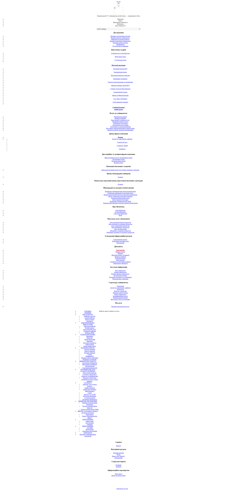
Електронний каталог (120, 239)
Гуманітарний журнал (120, 92)
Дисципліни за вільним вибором (120, 127)
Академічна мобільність (89, 363)
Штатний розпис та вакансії (120, 255)
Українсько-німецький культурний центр (120, 193)
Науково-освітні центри (120, 43)
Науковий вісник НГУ (120, 69)
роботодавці (90, 421)
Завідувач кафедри (90, 326)
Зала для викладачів (120, 229)
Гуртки (89, 354)
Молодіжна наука (120, 56)
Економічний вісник (120, 72)
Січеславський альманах (120, 102)
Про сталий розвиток (89, 373)
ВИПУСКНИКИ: (87, 426)
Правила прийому (120, 118)
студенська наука (89, 398)
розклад (89, 386)
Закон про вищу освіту (118, 475)
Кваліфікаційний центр (120, 296)
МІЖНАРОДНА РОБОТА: (87, 361)
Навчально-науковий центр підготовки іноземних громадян (120, 170)
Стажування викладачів (89, 368)
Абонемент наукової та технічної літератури (120, 232)
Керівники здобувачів (89, 359)
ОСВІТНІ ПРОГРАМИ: (87, 334)
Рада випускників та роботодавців (89, 343)
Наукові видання (118, 65)
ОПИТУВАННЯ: (87, 419)
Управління (120, 286)
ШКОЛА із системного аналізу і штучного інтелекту (88, 412)
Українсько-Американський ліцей (120, 201)
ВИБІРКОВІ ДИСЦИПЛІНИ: (87, 401)
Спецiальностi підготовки (120, 125)
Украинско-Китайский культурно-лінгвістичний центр (120, 203)
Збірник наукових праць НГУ (120, 85)
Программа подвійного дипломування (89, 365)
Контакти (90, 321)
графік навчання (90, 388)
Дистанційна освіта (118, 159)
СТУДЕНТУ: (88, 383)
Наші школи (90, 414)
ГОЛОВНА (87, 311)
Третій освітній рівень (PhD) (90, 409)
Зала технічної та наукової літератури (120, 224)
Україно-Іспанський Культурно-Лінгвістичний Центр (120, 195)
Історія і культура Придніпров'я (120, 89)
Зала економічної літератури (120, 227)
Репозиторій (120, 243)
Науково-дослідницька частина (120, 36)
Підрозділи (120, 289)
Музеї (118, 454)
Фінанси (120, 253)
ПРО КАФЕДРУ (88, 314)
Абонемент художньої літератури (120, 231)
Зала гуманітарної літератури (120, 226)
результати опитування (89, 431)
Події (120, 215)
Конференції (120, 44)
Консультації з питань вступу (120, 120)
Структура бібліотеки (120, 213)
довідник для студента (90, 384)
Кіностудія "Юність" (118, 456)
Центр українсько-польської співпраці (120, 196)
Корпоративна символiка (120, 279)
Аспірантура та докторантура (120, 53)
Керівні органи (120, 252)
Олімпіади (122, 149)
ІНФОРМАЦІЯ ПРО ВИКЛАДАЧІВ (87, 323)
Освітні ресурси (122, 142)
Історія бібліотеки (120, 212)
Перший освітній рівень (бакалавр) (89, 403)
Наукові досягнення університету (120, 41)
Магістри (90, 338)
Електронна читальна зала (120, 241)
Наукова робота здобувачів (89, 358)
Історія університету (120, 272)
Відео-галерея (89, 319)
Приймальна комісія (120, 117)
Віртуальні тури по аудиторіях (120, 299)
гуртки (89, 393)
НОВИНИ (88, 313)
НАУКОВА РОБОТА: (88, 348)
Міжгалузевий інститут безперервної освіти (118, 158)
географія (90, 428)
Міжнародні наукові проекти (120, 39)
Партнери (90, 341)
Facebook (118, 465)
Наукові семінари (89, 353)
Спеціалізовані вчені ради (119, 108)
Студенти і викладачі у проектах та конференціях (89, 375)
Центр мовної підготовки (120, 200)
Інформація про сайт (122, 488)
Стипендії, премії (122, 145)
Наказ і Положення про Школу (89, 417)
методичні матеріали (89, 396)
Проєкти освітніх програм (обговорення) (120, 130)
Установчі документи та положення (120, 277)
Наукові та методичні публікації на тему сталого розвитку (89, 379)
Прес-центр (118, 474)
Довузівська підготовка (120, 123)
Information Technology (120, 79)
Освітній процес (120, 258)
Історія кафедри (90, 318)
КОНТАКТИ (88, 433)
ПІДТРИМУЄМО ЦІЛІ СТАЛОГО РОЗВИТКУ (87, 370)
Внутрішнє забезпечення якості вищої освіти (120, 128)
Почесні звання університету (120, 274)
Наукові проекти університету (120, 38)
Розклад (118, 446)
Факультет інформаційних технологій (88, 435)
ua (117, 1)
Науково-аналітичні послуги (120, 306)
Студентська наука (120, 60)
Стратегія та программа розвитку (120, 262)
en (119, 1)
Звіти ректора (120, 260)
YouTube (118, 466)
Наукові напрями (89, 349)
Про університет (120, 270)
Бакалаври (89, 336)
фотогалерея (90, 429)
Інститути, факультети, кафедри (122, 139)
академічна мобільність (89, 399)
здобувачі (90, 424)
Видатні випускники (120, 275)
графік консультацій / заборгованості (89, 390)
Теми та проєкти (89, 351)
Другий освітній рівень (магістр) (89, 407)
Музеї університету (120, 294)
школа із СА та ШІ (89, 394)
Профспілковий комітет (120, 298)
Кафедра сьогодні (89, 316)
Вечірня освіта (118, 163)
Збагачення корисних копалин (120, 75)
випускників (90, 423)
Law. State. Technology (120, 99)
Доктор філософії (89, 339)
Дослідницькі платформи (120, 46)
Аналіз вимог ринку (89, 346)
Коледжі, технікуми (120, 291)
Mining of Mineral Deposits (120, 95)
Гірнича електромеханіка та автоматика (120, 82)
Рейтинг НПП (89, 333)
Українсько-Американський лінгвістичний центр (120, 191)
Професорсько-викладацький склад (89, 328)
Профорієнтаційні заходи (120, 122)
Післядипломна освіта (119, 161)
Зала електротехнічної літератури (120, 222)
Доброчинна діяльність (120, 263)
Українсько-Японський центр (120, 198)
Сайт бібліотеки (120, 210)
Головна (120, 177)
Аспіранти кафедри (90, 331)
